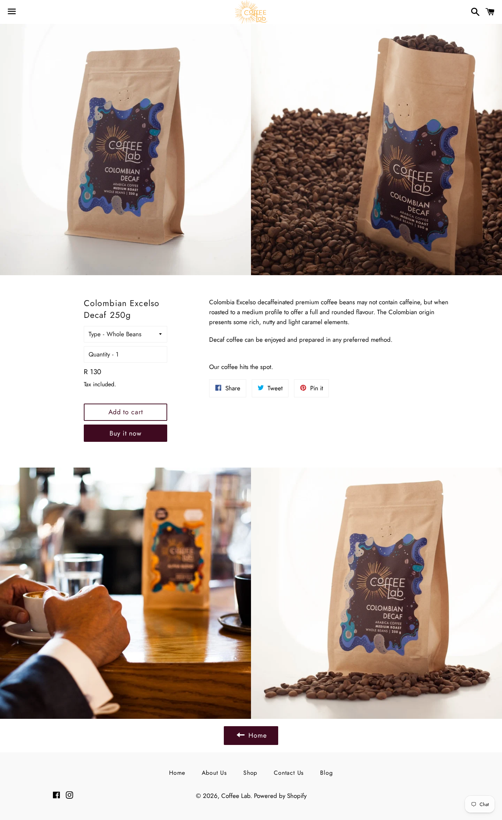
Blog (326, 772)
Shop (250, 772)
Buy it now (125, 433)
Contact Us (289, 772)
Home (177, 772)
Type (95, 334)
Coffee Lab (235, 795)
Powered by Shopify (280, 795)
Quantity (99, 354)
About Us (214, 772)
